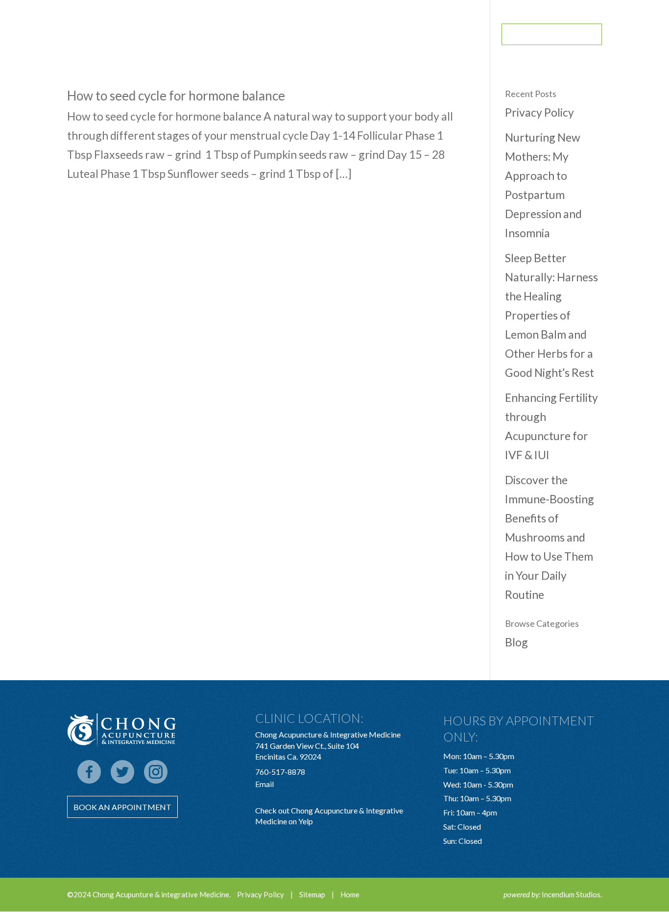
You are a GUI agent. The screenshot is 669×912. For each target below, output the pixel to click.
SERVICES (332, 35)
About (223, 35)
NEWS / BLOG (417, 35)
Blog (516, 642)
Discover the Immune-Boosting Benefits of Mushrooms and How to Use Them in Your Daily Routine (549, 537)
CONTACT (471, 35)
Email (264, 784)
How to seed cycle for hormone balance (176, 95)
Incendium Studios (571, 894)
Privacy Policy (539, 112)
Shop (371, 35)
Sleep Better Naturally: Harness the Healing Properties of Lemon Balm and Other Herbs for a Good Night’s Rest (551, 315)
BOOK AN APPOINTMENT (552, 34)
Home (349, 894)
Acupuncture (275, 35)
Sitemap (312, 894)
